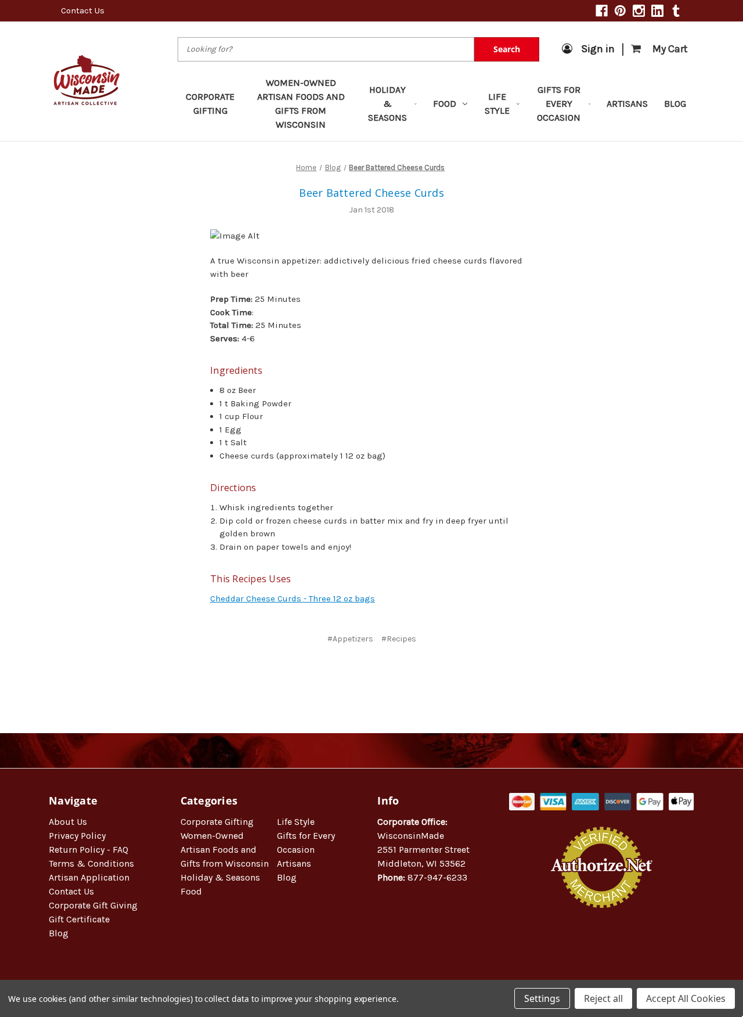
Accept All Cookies (686, 998)
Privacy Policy (77, 835)
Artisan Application (89, 877)
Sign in (598, 48)
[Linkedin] (657, 11)
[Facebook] (602, 11)
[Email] (360, 673)
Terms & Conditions (91, 863)
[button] (602, 945)
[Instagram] (639, 11)
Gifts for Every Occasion (558, 103)
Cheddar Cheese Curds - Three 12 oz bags (292, 598)
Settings (542, 998)
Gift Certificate (79, 919)
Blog (675, 103)
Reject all (603, 998)
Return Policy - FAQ (88, 849)
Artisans (627, 103)
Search (506, 49)
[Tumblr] (676, 11)
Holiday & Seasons (387, 103)
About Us (68, 821)
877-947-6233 (437, 877)
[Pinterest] (620, 11)
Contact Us (82, 10)
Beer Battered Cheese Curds (371, 193)
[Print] (379, 673)
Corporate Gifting (210, 103)
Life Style (497, 103)
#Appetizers (350, 639)
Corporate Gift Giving (93, 905)
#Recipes (398, 639)
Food (444, 103)
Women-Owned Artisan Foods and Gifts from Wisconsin (301, 103)
